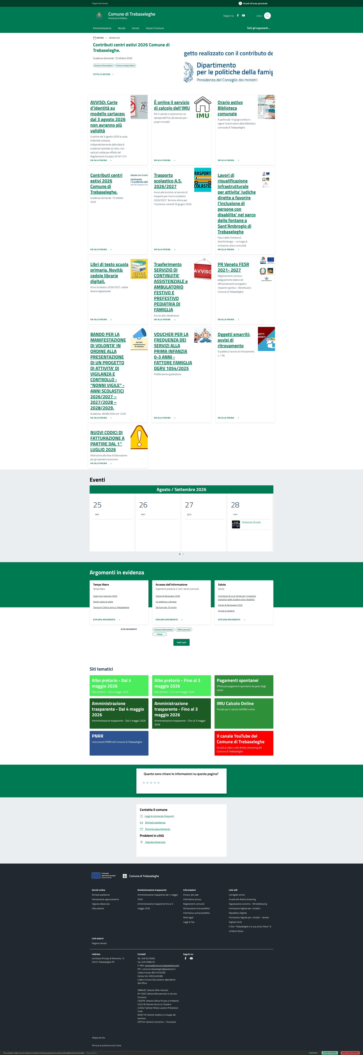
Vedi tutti (181, 642)
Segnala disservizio (101, 904)
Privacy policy (91, 1052)
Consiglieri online (237, 894)
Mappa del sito (98, 1037)
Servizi (135, 28)
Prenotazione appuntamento (105, 899)
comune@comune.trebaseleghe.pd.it (162, 965)
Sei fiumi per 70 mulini (251, 521)
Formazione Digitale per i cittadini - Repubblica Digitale (245, 911)
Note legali (188, 917)
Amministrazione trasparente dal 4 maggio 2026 (158, 897)
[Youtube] (242, 16)
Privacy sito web (191, 894)
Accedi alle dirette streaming (242, 899)
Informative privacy (192, 899)
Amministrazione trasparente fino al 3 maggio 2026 (155, 906)
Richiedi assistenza (101, 894)
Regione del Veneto (100, 3)
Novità (121, 28)
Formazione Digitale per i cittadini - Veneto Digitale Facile (249, 920)
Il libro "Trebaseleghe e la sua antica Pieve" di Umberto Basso (250, 929)
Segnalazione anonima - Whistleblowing (248, 904)
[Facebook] (236, 16)
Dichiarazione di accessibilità (196, 908)
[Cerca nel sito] (267, 15)
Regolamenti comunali (193, 904)
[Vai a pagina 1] (179, 554)
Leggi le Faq (188, 922)
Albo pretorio (98, 908)
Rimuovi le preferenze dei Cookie (106, 1045)
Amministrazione (102, 28)
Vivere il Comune (155, 28)
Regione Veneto (99, 943)
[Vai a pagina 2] (183, 554)
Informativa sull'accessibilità (196, 913)
